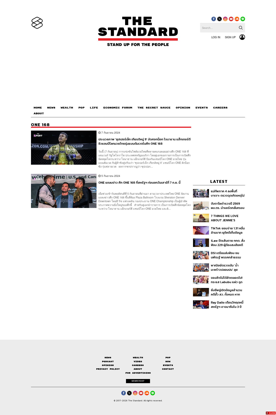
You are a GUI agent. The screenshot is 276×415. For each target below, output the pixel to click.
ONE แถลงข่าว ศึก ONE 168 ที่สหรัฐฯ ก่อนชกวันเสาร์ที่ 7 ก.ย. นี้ (139, 182)
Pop (167, 358)
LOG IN (215, 37)
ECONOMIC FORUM (117, 107)
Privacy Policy (108, 369)
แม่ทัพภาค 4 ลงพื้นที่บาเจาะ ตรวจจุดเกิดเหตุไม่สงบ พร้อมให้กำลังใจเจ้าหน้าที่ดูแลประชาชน (227, 193)
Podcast (108, 361)
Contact (168, 369)
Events (168, 365)
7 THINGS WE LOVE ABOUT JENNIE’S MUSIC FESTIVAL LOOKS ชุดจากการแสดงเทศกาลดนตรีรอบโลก (227, 218)
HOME (38, 107)
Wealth (138, 358)
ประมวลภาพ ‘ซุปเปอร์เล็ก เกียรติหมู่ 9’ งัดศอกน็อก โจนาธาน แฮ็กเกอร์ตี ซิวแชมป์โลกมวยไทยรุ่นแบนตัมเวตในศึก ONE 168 (144, 141)
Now (167, 361)
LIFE (94, 107)
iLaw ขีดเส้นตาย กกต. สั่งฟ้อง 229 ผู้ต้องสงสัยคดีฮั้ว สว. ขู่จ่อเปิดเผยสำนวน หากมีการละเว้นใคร (228, 243)
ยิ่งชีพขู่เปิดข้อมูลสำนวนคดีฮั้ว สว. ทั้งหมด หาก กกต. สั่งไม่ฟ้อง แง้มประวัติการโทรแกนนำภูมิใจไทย (226, 292)
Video (138, 361)
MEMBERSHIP (138, 381)
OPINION (183, 107)
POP (81, 107)
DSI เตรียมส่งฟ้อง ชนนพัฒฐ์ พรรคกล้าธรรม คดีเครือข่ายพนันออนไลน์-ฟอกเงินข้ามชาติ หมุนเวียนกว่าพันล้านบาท (228, 255)
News (108, 358)
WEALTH (67, 107)
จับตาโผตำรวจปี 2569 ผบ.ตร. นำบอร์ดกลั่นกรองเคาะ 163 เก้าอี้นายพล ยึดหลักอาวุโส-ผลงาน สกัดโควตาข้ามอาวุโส (227, 205)
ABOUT (39, 113)
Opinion (108, 365)
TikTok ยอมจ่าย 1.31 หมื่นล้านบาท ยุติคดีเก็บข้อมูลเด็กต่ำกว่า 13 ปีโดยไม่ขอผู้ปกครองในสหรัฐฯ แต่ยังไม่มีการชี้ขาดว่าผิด (228, 230)
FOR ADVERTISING (138, 373)
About (138, 369)
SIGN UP (230, 37)
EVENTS (201, 107)
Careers (138, 365)
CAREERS (220, 107)
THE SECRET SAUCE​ (153, 107)
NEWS (51, 107)
